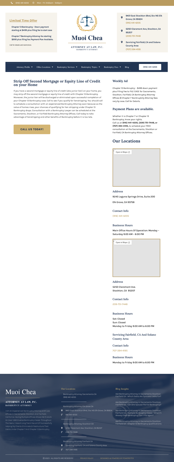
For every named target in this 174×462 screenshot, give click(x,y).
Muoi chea (87, 37)
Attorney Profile (23, 67)
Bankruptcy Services (66, 67)
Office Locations (43, 67)
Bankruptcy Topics (89, 67)
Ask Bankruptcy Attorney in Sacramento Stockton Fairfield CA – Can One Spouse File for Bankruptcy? (138, 403)
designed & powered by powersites (117, 458)
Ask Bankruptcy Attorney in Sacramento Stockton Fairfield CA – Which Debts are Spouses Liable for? (138, 395)
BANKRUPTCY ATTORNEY (87, 49)
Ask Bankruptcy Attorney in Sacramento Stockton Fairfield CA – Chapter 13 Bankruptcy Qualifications (138, 422)
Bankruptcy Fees (111, 67)
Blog (127, 67)
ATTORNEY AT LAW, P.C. (87, 47)
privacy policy (86, 458)
